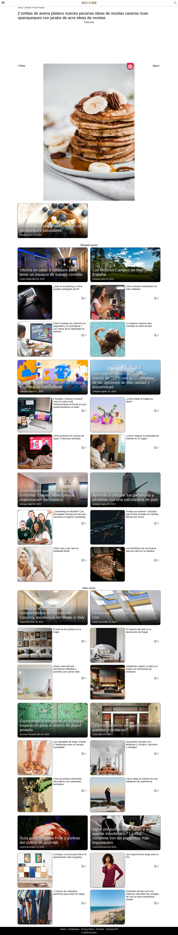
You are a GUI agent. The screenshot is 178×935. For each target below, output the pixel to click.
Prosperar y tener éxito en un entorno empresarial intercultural (52, 384)
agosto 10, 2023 (108, 391)
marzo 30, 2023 (108, 504)
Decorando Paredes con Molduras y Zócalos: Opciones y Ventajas (142, 744)
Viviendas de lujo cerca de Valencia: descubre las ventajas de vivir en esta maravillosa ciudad (142, 895)
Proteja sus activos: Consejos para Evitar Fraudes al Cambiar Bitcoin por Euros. (142, 514)
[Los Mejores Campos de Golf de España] (125, 265)
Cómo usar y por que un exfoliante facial (65, 549)
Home (20, 8)
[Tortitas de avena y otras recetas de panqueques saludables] (53, 221)
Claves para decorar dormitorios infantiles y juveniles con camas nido (66, 669)
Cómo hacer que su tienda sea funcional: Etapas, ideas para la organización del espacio (47, 495)
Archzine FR (112, 929)
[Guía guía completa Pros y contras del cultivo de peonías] (53, 833)
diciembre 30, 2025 (34, 622)
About (63, 929)
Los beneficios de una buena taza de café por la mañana (141, 549)
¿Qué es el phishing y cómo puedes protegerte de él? (67, 287)
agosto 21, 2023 (35, 391)
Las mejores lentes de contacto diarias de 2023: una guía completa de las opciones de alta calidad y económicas (123, 380)
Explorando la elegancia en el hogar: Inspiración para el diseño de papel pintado (52, 725)
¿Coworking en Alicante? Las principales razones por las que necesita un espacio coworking (69, 514)
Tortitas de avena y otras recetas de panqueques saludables (51, 228)
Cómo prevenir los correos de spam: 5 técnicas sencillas (68, 437)
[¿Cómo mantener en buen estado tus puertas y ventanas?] (125, 720)
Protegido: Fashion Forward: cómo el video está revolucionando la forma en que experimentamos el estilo (69, 403)
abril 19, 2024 (42, 734)
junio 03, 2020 (35, 235)
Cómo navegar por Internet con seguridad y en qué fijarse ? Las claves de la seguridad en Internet (69, 327)
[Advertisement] (89, 42)
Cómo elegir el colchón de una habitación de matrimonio (142, 780)
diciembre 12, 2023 (35, 847)
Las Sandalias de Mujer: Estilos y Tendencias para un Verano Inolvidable (69, 744)
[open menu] (2, 2)
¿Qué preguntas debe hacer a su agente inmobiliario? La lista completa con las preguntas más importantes (121, 836)
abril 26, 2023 (34, 504)
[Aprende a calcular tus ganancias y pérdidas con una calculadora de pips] (125, 490)
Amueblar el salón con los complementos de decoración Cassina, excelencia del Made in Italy (52, 613)
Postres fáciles (39, 8)
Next (156, 65)
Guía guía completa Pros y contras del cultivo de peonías (50, 840)
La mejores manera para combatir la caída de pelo (139, 324)
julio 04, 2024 (107, 279)
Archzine (100, 929)
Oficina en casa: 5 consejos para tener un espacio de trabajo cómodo (51, 272)
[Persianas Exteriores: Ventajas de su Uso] (125, 607)
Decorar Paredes (27, 734)
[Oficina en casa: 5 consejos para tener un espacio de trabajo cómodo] (53, 265)
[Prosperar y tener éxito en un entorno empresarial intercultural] (53, 377)
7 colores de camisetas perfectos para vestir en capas (69, 892)
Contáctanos (73, 929)
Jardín (22, 847)
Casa (22, 279)
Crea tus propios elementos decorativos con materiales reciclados (67, 781)
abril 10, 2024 (104, 734)
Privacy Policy (87, 929)
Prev (22, 65)
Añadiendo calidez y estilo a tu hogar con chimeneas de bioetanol (142, 669)
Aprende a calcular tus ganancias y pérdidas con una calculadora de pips (125, 497)
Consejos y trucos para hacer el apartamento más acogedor (69, 855)
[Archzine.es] (89, 3)
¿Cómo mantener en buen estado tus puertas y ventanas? (125, 727)
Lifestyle (27, 8)
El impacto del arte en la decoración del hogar (138, 630)
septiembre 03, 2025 (35, 279)
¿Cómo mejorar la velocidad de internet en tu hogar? (142, 437)
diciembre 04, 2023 (107, 847)
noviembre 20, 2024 (107, 622)
